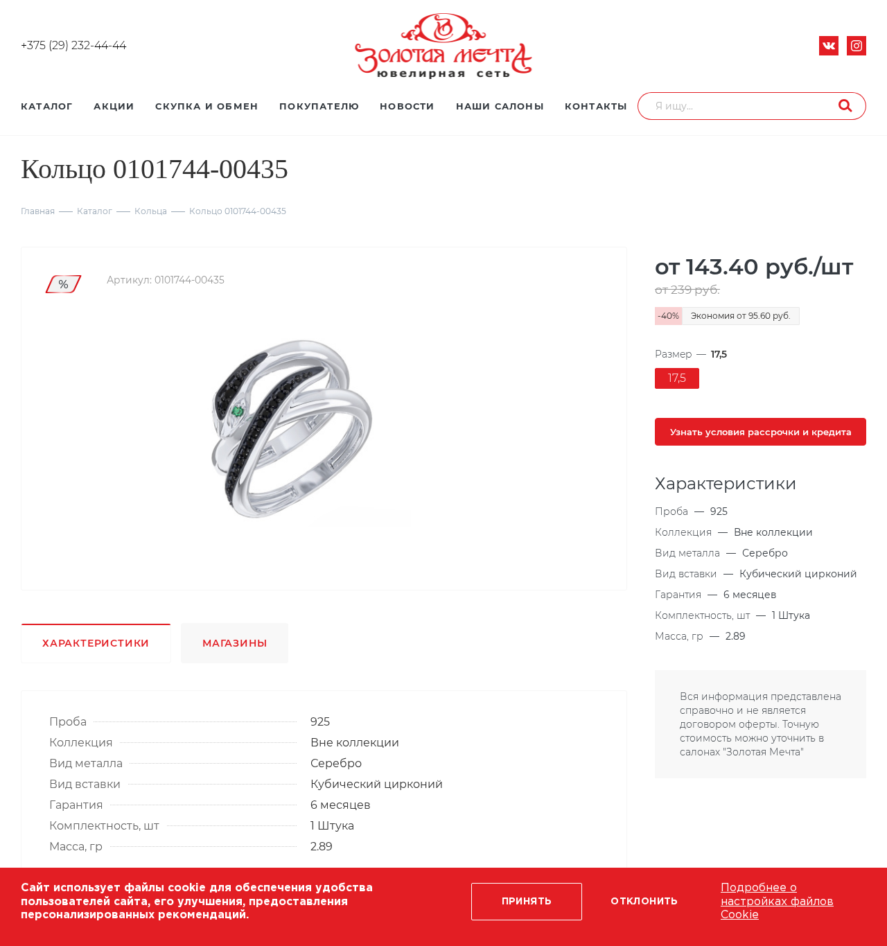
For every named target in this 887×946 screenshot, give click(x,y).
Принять (527, 901)
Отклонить (644, 901)
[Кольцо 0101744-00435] (289, 429)
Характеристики (96, 643)
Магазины (234, 643)
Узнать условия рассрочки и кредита (761, 431)
